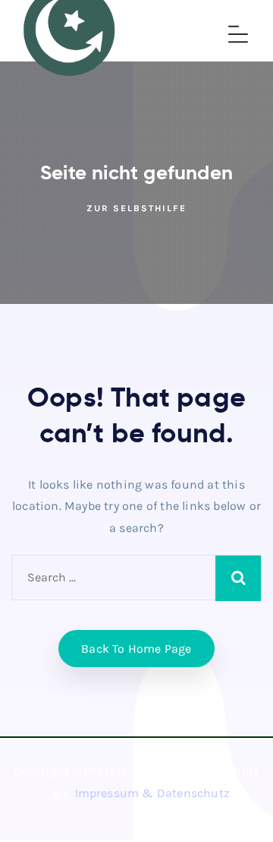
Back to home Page (136, 648)
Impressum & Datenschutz (153, 793)
